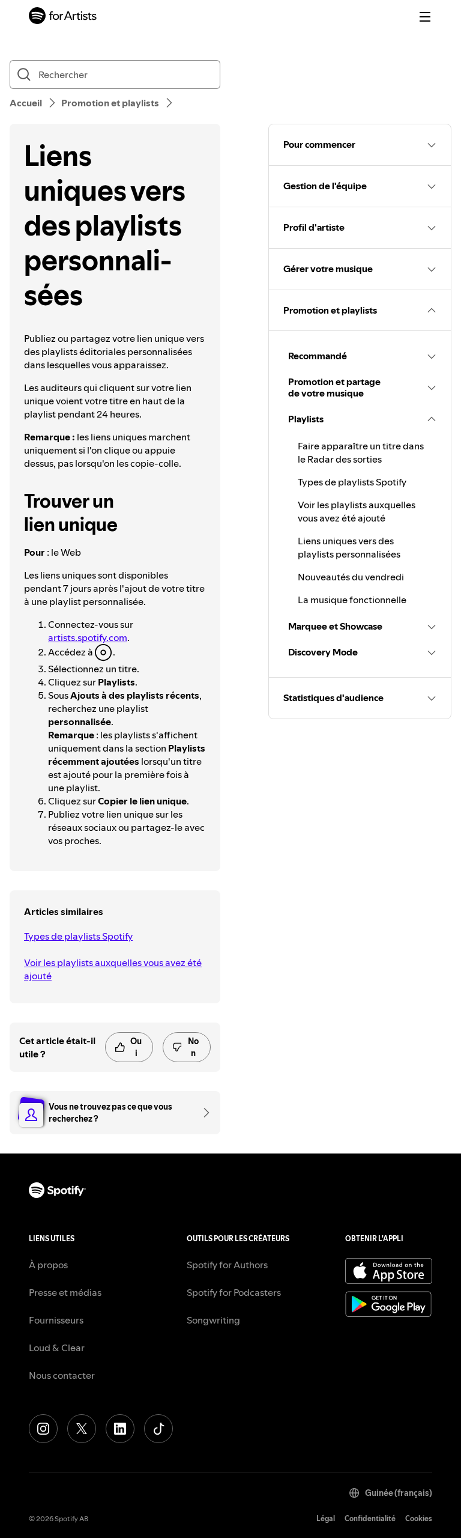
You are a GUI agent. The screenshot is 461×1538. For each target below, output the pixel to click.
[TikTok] (158, 1428)
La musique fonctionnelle (352, 599)
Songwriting (213, 1320)
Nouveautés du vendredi (351, 576)
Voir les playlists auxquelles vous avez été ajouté (113, 969)
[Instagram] (43, 1428)
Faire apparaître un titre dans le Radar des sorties (361, 452)
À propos (48, 1264)
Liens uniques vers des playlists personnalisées (349, 547)
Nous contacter (62, 1375)
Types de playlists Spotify (78, 936)
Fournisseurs (56, 1320)
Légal (325, 1518)
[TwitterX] (81, 1428)
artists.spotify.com (87, 637)
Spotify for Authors (227, 1264)
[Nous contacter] (202, 1112)
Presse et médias (65, 1292)
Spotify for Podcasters (234, 1292)
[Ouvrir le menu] (425, 17)
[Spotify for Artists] (63, 17)
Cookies (418, 1518)
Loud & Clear (57, 1347)
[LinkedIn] (120, 1428)
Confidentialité (370, 1518)
